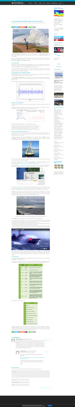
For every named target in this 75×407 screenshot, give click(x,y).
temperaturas (59, 135)
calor (60, 112)
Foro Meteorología (54, 3)
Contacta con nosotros (58, 90)
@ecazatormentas (57, 58)
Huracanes (60, 3)
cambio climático (56, 114)
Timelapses (48, 3)
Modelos (35, 3)
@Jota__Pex (56, 59)
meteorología (55, 129)
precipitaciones (61, 132)
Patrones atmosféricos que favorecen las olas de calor (59, 146)
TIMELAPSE (56, 45)
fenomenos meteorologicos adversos (58, 123)
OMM (55, 132)
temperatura (55, 135)
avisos (61, 109)
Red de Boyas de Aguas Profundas (33, 163)
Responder (47, 351)
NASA (59, 129)
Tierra (55, 138)
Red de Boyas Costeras (23, 163)
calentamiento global (56, 112)
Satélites (40, 3)
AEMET (55, 109)
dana (55, 120)
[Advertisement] (30, 14)
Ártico (60, 138)
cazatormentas (61, 114)
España (57, 120)
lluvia (61, 126)
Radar (44, 3)
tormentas (58, 138)
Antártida (58, 109)
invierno (59, 126)
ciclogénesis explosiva (57, 117)
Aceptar (50, 405)
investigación (55, 126)
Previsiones (30, 3)
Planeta (57, 132)
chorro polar (55, 115)
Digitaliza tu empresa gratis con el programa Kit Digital (58, 81)
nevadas (62, 129)
